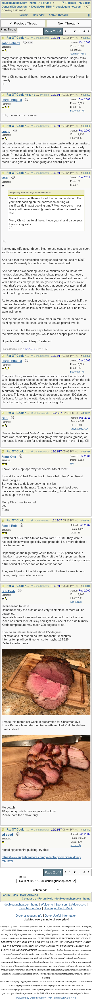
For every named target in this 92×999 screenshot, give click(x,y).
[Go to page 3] (89, 31)
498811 (86, 413)
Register (70, 2)
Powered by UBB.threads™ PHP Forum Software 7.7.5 (46, 997)
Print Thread (9, 29)
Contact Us (29, 898)
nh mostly (76, 845)
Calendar (38, 15)
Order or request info (29, 915)
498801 (86, 37)
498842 (86, 829)
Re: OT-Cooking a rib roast (24, 37)
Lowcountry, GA (79, 429)
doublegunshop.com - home (19, 2)
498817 (86, 520)
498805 (86, 126)
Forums (46, 2)
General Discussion (14, 6)
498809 (86, 356)
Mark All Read (29, 895)
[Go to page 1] (65, 31)
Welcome (47, 904)
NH (72, 463)
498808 (86, 173)
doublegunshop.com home (21, 904)
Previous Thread (25, 23)
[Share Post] (76, 38)
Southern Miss (78, 53)
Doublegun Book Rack (58, 908)
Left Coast (76, 601)
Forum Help (45, 898)
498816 (86, 451)
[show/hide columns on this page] (89, 15)
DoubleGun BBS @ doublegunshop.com (56, 6)
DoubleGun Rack (30, 908)
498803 (86, 94)
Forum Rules (10, 895)
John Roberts (41, 37)
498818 (86, 586)
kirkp (46, 94)
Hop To (22, 876)
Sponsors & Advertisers (70, 904)
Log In (86, 2)
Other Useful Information (60, 915)
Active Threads (58, 15)
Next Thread (67, 23)
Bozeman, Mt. (77, 110)
